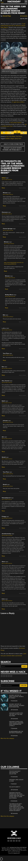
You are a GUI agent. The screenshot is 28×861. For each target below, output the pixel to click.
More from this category (7, 738)
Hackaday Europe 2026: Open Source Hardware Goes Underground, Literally (16, 723)
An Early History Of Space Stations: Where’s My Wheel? (16, 697)
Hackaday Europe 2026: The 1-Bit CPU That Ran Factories (16, 714)
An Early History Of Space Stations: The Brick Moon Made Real (16, 705)
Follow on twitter (4, 676)
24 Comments (14, 718)
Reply (3, 188)
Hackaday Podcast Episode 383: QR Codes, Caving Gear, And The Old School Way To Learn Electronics (16, 795)
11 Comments (14, 701)
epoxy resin (18, 138)
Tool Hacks (19, 136)
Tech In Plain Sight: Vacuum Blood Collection (15, 772)
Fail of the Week (10, 136)
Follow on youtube (6, 676)
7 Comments (14, 728)
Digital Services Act (16, 850)
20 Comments (14, 709)
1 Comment (13, 784)
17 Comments (14, 776)
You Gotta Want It (14, 787)
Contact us (11, 676)
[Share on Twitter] (3, 18)
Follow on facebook (2, 676)
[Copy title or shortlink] (9, 18)
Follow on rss (9, 676)
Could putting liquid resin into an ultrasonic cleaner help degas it (13, 25)
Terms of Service (8, 850)
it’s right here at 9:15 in (18, 102)
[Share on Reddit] (7, 18)
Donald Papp (7, 16)
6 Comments (14, 801)
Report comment (22, 188)
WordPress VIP (17, 853)
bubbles (7, 138)
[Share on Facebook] (1, 18)
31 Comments (14, 735)
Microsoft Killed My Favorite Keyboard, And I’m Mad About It (13, 149)
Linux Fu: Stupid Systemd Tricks (12, 144)
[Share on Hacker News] (5, 18)
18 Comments (14, 813)
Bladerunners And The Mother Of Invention (16, 732)
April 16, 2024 (23, 18)
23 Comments (23, 16)
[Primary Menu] (26, 1)
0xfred (4, 178)
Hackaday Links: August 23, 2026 (16, 780)
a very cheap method (15, 122)
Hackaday (14, 1)
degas (12, 138)
